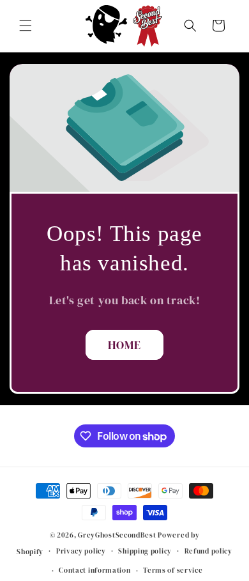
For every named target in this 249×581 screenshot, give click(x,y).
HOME (124, 345)
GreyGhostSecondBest (117, 535)
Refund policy (208, 551)
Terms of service (172, 570)
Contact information (94, 570)
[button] (25, 26)
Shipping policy (145, 551)
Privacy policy (81, 551)
